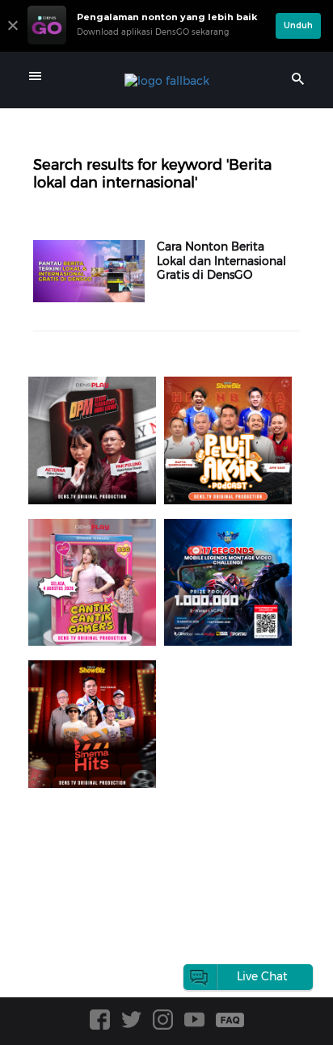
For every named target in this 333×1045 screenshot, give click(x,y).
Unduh (298, 25)
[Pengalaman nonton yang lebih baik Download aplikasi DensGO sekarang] (147, 44)
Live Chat (262, 976)
